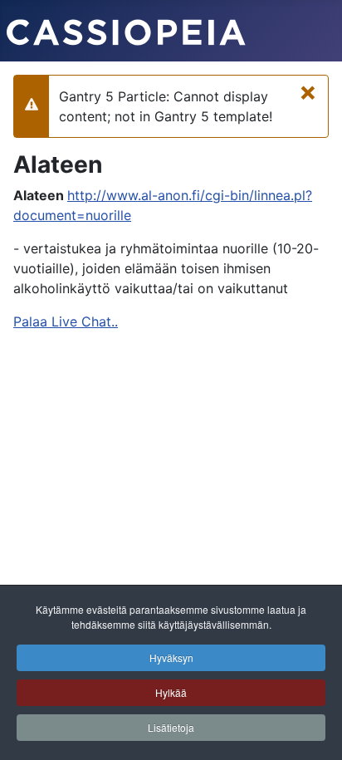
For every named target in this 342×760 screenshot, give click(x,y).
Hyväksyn (171, 657)
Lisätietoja (171, 727)
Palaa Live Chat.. (65, 321)
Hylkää (171, 692)
